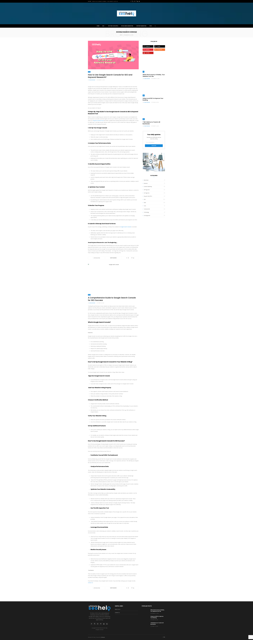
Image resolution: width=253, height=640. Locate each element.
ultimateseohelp (92, 79)
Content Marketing (141, 25)
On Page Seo (146, 193)
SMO (145, 202)
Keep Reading (113, 257)
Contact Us (117, 612)
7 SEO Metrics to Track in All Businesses (151, 123)
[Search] (154, 26)
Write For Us (117, 609)
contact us (90, 582)
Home (98, 25)
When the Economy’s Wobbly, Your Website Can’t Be (105, 1)
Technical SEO (147, 209)
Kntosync (103, 637)
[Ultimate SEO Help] (126, 13)
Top (164, 637)
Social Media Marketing (127, 25)
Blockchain (146, 180)
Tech (150, 25)
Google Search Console (125, 226)
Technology (146, 212)
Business (146, 183)
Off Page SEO (147, 189)
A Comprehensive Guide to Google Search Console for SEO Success (112, 299)
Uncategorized (147, 215)
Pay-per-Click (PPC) (113, 25)
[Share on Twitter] (130, 257)
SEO (103, 25)
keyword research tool (98, 120)
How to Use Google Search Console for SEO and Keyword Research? (110, 76)
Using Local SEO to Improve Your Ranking (153, 99)
